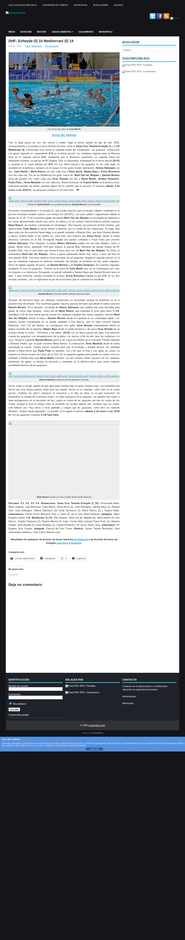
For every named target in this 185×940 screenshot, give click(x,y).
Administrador (129, 696)
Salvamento (86, 32)
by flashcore (81, 539)
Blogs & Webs (100, 5)
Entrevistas (80, 5)
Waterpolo (105, 32)
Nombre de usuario (18, 686)
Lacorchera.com (96, 725)
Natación (26, 32)
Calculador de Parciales (22, 5)
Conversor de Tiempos (55, 5)
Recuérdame (19, 703)
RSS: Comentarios (146, 71)
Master (41, 32)
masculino (62, 543)
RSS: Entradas (144, 65)
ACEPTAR (94, 749)
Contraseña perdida (18, 715)
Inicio (11, 32)
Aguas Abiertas (63, 31)
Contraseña (14, 694)
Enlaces (118, 5)
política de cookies (36, 745)
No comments (52, 46)
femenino (76, 543)
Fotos (27, 46)
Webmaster (128, 703)
